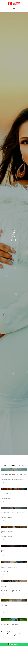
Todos (4, 465)
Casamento (12, 465)
